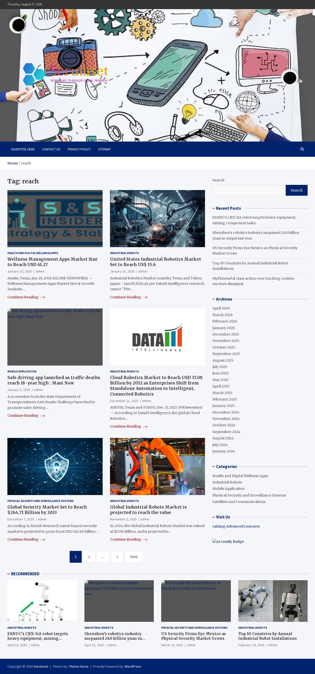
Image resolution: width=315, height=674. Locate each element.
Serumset (41, 666)
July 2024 (220, 445)
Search (218, 180)
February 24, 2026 (251, 645)
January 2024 (223, 451)
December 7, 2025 (20, 519)
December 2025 (225, 334)
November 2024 (226, 419)
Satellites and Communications (239, 501)
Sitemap (104, 149)
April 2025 (221, 386)
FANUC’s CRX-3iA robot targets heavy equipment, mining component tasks (37, 638)
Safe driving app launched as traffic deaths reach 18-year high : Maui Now (53, 380)
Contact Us (51, 149)
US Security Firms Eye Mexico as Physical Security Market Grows (193, 636)
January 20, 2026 (19, 271)
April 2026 (221, 308)
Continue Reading (23, 297)
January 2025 (223, 405)
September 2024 (226, 432)
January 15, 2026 (122, 271)
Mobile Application (21, 371)
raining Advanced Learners (236, 526)
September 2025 (226, 354)
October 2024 (224, 425)
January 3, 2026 (18, 389)
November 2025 (225, 340)
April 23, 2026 (94, 645)
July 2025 (219, 367)
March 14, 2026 (172, 645)
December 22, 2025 (124, 401)
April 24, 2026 (17, 645)
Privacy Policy (79, 149)
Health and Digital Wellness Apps (32, 253)
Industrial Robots (124, 253)
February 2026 (224, 321)
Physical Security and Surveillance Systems (40, 501)
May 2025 (220, 380)
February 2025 (224, 399)
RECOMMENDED (25, 574)
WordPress (133, 666)
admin (40, 271)
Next (134, 557)
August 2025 (223, 360)
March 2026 (222, 315)
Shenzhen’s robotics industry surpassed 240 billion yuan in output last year (113, 638)
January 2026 (223, 328)
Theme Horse (79, 666)
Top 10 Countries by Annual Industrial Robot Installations (267, 636)
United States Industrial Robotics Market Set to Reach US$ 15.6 (155, 262)
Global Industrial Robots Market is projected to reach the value (148, 509)
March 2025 (222, 393)
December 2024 (225, 412)
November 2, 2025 (123, 519)
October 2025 (223, 347)
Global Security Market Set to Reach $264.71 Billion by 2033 (47, 509)
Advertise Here (23, 149)
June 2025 (220, 373)
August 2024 (223, 438)
